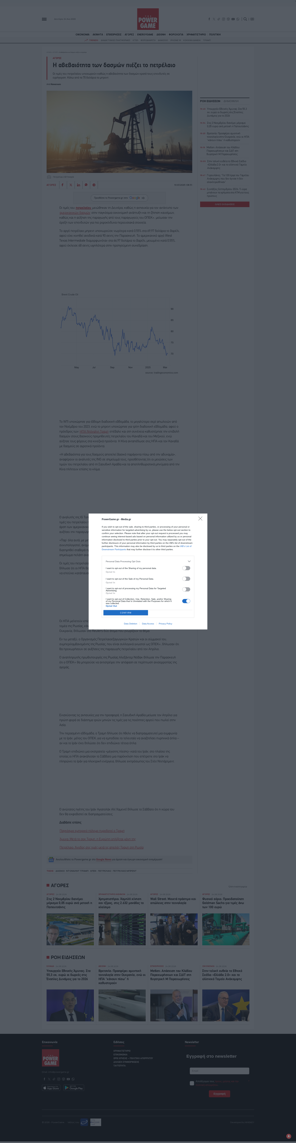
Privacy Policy (165, 623)
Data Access (148, 623)
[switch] (186, 568)
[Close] (201, 519)
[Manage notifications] (288, 1136)
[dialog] (148, 571)
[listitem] (148, 561)
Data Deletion (130, 623)
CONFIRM (126, 613)
